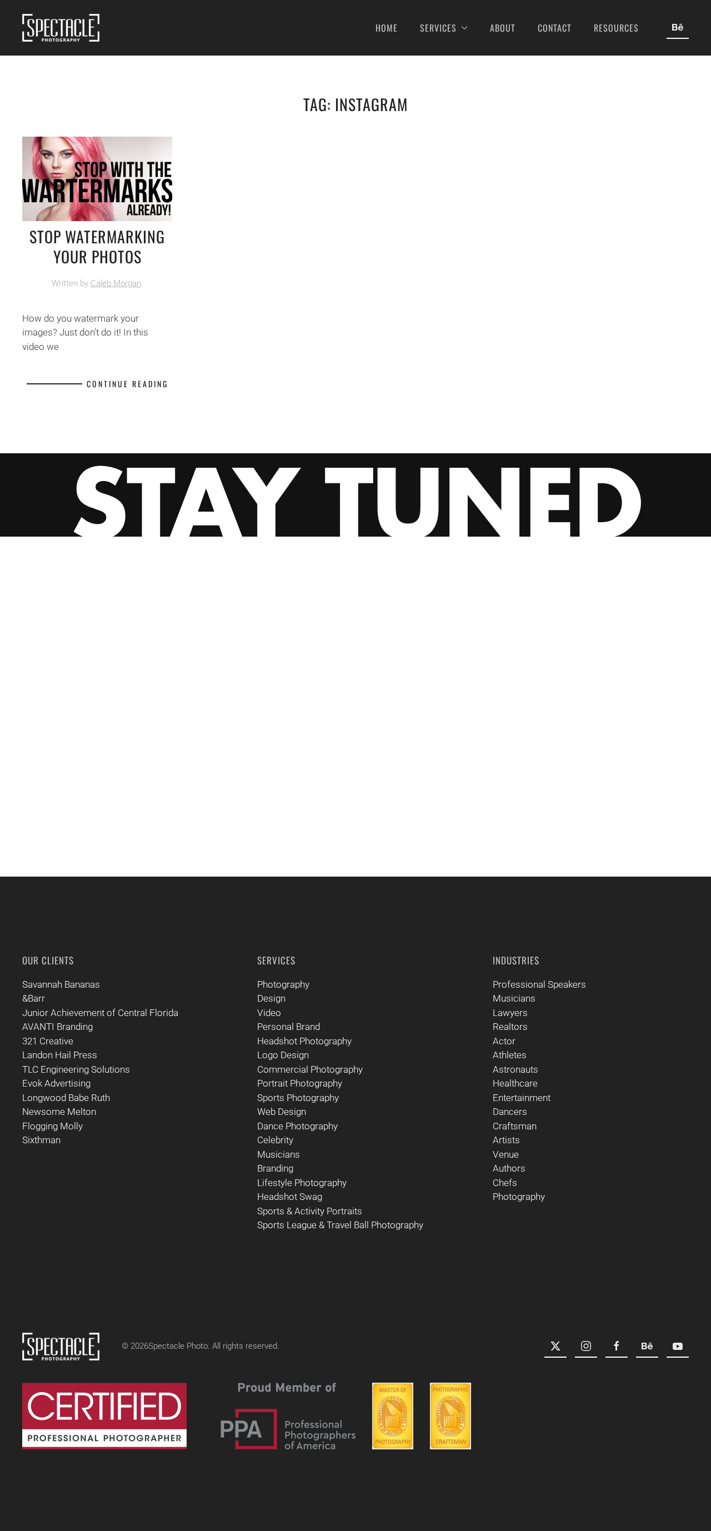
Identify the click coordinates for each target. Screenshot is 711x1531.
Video (269, 1012)
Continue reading (127, 383)
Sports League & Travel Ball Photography (340, 1224)
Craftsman (515, 1126)
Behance (646, 762)
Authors (509, 1168)
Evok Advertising (56, 1083)
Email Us (646, 795)
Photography (283, 984)
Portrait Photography (299, 1083)
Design (271, 998)
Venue (506, 1154)
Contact (555, 27)
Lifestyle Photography (302, 1182)
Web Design (281, 1111)
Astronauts (515, 1069)
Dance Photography (297, 1126)
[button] (673, 628)
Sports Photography (298, 1097)
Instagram (636, 695)
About (502, 27)
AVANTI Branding (57, 1026)
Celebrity (275, 1139)
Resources (616, 27)
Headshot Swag (289, 1196)
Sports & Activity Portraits (309, 1211)
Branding (275, 1168)
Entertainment (521, 1097)
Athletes (510, 1054)
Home (386, 27)
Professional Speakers (539, 984)
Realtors (510, 1026)
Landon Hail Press (59, 1054)
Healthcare (515, 1083)
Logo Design (283, 1054)
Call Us (651, 829)
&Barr (33, 998)
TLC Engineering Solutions (76, 1069)
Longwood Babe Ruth (66, 1097)
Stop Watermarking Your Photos (97, 246)
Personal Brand (288, 1026)
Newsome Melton (59, 1111)
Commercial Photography (310, 1069)
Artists (506, 1139)
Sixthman (41, 1139)
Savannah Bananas (61, 984)
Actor (504, 1041)
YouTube (646, 728)
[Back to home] (60, 28)
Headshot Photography (304, 1041)
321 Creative (47, 1041)
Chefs (505, 1182)
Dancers (510, 1111)
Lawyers (510, 1012)
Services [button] (438, 27)
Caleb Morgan (116, 283)
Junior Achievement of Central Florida (100, 1012)
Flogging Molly (52, 1126)
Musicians (278, 1154)
